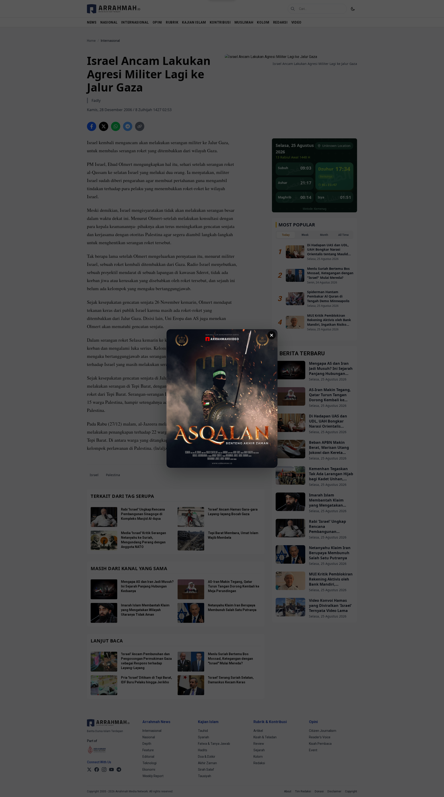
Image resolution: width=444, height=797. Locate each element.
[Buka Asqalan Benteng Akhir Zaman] (222, 398)
